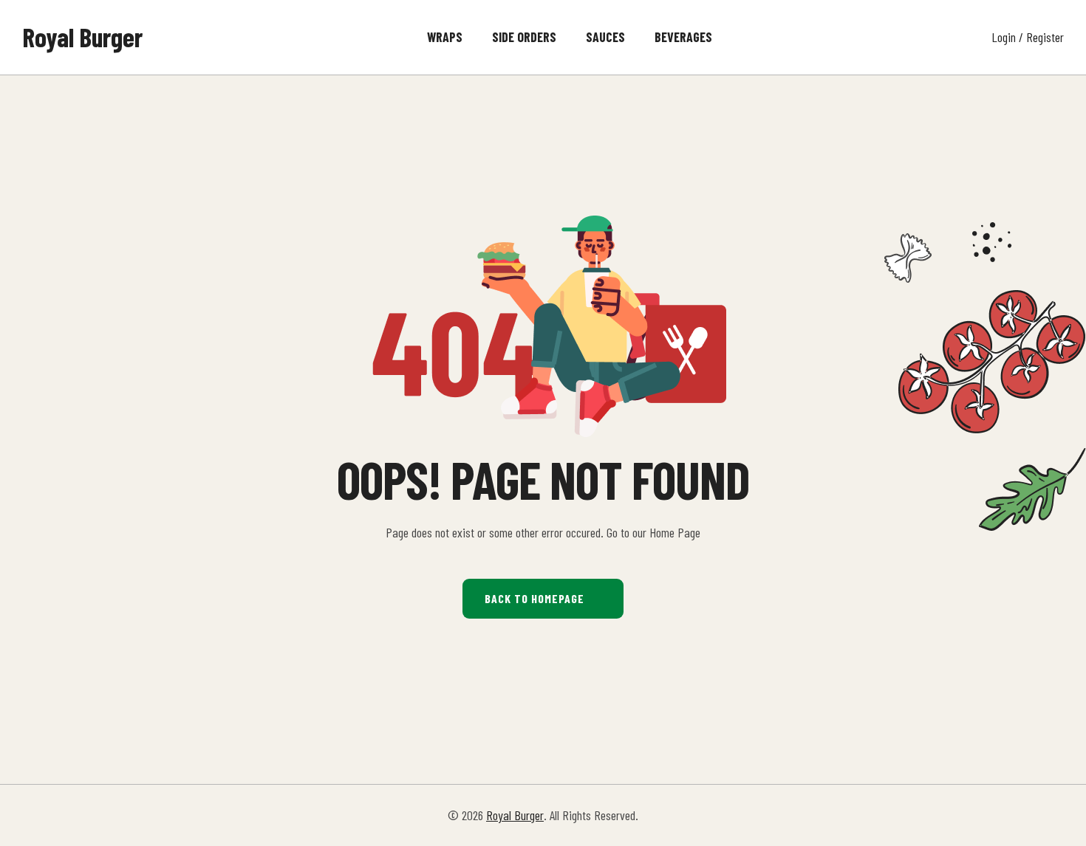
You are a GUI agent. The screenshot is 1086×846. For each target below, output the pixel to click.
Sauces (605, 37)
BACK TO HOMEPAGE (534, 598)
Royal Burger (82, 36)
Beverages (683, 37)
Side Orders (524, 37)
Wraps (444, 37)
